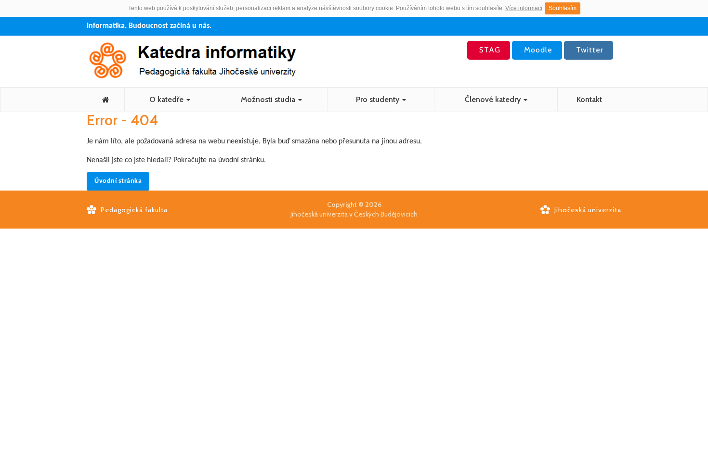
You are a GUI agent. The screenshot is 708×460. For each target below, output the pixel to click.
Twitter (588, 49)
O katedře (167, 99)
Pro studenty (378, 99)
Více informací (523, 8)
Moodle (537, 49)
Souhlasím (563, 8)
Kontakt (589, 99)
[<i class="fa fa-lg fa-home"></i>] (105, 99)
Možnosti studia (269, 99)
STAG (488, 49)
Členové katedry (494, 99)
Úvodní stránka (118, 181)
